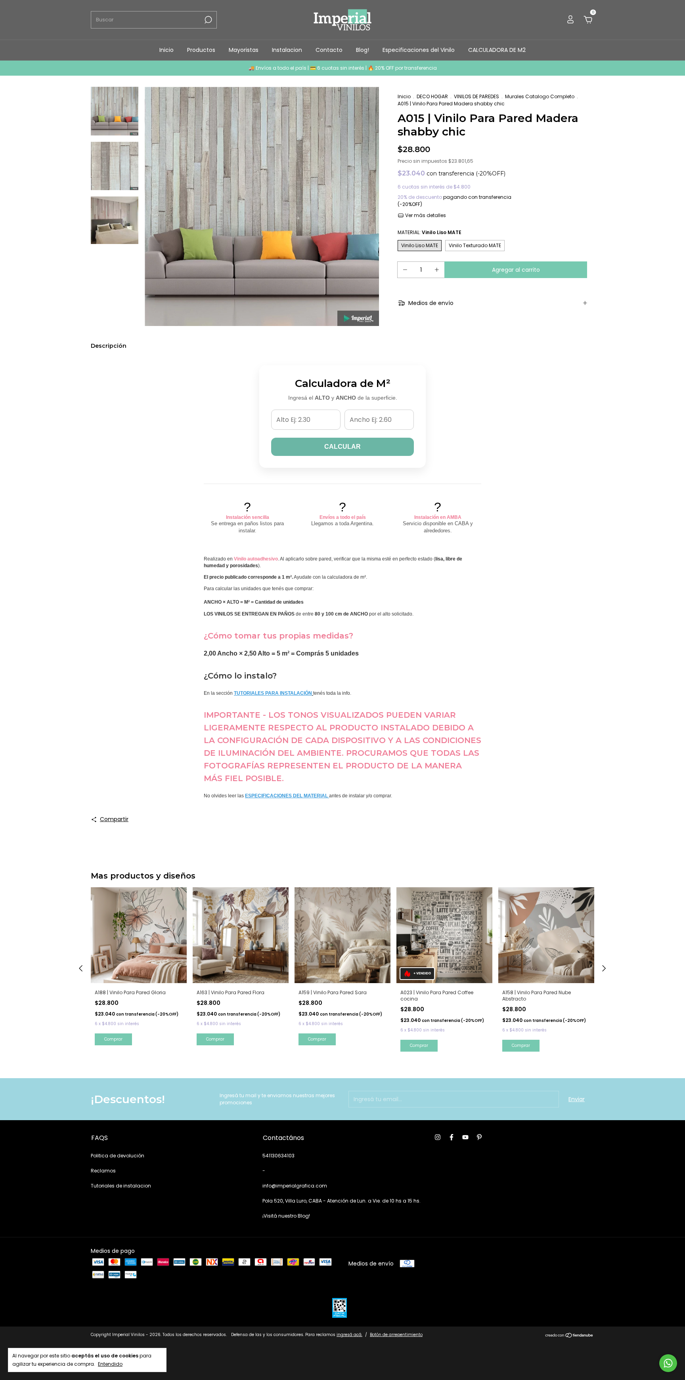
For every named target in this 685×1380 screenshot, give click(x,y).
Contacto (329, 50)
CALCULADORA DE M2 (497, 50)
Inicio (166, 50)
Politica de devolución (117, 1155)
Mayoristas (243, 50)
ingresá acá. (349, 1335)
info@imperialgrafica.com (294, 1185)
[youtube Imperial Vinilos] (465, 1137)
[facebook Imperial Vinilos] (451, 1137)
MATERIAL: (429, 232)
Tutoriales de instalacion (121, 1185)
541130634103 (278, 1155)
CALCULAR (342, 446)
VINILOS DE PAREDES (476, 96)
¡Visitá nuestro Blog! (286, 1215)
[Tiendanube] (569, 1336)
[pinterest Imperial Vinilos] (479, 1137)
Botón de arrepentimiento (396, 1335)
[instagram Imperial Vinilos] (437, 1137)
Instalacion (287, 50)
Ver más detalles (425, 215)
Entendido (110, 1364)
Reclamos (103, 1170)
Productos (201, 50)
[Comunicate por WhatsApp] (668, 1363)
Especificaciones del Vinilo (419, 50)
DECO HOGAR (432, 96)
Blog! (362, 50)
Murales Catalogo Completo (539, 96)
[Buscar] (207, 20)
